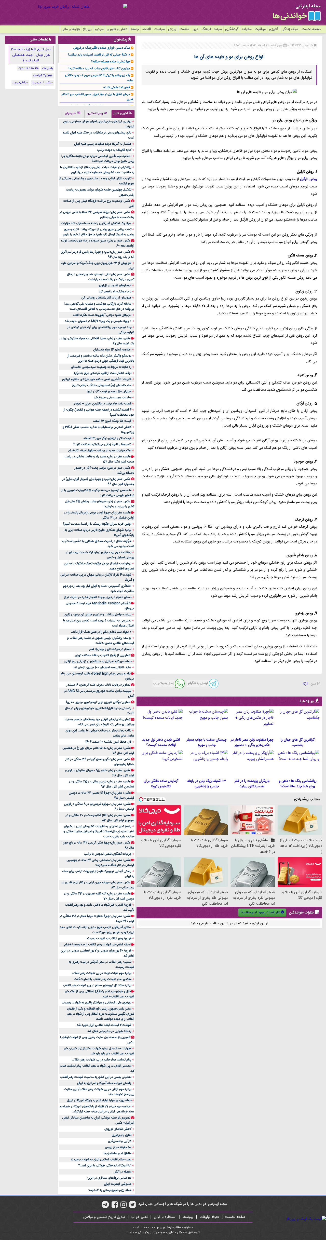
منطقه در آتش (122, 1171)
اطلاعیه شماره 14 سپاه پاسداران (112, 349)
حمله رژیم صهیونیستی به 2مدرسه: (109, 1190)
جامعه (135, 29)
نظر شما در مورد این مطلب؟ (260, 912)
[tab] (123, 114)
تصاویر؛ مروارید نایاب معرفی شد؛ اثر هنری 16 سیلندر (98, 684)
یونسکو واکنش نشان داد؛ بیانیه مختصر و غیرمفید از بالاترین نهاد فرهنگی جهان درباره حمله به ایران (100, 358)
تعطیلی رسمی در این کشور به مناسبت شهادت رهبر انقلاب (95, 1077)
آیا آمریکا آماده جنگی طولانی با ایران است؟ (104, 1165)
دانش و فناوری (117, 29)
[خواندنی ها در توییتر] (132, 1206)
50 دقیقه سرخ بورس (118, 1147)
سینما (218, 29)
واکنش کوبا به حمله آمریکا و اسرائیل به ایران (104, 1083)
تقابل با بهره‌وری (121, 1135)
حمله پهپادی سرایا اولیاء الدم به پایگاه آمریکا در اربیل (99, 1100)
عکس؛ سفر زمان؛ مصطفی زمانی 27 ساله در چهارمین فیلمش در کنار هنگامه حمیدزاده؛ (100, 862)
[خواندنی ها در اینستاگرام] (123, 1206)
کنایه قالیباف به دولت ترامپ (114, 150)
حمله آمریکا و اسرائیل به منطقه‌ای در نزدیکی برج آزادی (97, 661)
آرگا (305, 684)
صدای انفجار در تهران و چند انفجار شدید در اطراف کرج (97, 597)
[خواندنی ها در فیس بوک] (115, 1206)
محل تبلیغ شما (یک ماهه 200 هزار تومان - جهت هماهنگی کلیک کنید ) (31, 55)
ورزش (172, 29)
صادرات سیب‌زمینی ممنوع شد (112, 397)
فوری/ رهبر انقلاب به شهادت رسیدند (108, 938)
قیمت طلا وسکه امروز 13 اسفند (112, 421)
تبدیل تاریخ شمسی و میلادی (104, 1217)
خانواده (246, 29)
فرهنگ (206, 29)
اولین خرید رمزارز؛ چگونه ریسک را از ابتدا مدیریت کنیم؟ (97, 523)
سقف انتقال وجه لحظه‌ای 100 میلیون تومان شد (102, 667)
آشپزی (273, 29)
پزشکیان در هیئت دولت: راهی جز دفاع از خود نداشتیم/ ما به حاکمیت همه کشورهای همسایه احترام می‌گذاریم (97, 170)
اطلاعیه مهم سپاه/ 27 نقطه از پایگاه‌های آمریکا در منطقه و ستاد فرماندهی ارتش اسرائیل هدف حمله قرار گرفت (97, 1109)
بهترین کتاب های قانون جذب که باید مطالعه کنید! (99, 68)
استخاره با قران (165, 1217)
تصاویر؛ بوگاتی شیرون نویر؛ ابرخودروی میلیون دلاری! (98, 702)
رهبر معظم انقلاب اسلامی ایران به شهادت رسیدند (101, 1159)
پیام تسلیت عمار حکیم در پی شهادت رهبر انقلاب (101, 1059)
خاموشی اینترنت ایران (117, 1184)
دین (195, 29)
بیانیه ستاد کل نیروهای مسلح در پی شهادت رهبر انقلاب (97, 985)
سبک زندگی (289, 29)
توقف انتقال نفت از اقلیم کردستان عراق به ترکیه (102, 373)
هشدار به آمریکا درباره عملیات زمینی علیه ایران (102, 143)
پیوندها (188, 1217)
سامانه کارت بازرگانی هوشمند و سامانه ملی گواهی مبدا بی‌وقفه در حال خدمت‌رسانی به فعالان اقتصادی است (99, 306)
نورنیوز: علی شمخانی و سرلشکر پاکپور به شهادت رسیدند (96, 1002)
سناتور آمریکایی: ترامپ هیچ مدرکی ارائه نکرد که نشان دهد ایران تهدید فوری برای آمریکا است (97, 930)
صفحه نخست (311, 29)
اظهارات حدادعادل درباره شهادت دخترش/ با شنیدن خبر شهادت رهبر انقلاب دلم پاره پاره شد (99, 1051)
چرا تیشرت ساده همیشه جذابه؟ (110, 61)
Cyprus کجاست (43, 75)
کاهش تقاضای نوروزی (117, 1129)
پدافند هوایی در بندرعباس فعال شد (109, 1031)
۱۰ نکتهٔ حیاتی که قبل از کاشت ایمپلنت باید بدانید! (99, 54)
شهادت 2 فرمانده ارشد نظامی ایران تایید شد (104, 1025)
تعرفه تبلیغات (209, 1217)
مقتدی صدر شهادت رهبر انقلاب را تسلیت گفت (102, 979)
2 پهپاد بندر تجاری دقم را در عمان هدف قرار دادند (101, 631)
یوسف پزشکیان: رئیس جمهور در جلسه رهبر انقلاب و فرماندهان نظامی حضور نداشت (100, 640)
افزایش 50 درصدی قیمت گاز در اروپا (109, 391)
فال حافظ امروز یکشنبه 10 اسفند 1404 (108, 741)
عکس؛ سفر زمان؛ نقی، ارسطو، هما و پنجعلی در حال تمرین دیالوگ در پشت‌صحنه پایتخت (100, 277)
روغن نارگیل (308, 179)
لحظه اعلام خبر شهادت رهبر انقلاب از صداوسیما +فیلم (97, 944)
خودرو (99, 29)
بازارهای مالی (70, 29)
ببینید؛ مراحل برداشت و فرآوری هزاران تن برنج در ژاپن (97, 614)
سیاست (159, 29)
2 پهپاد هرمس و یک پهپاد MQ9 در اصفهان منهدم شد (98, 321)
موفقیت (260, 29)
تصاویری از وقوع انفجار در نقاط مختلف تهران (102, 655)
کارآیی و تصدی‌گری (119, 1141)
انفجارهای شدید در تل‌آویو (115, 285)
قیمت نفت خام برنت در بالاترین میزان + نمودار (102, 403)
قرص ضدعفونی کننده (116, 87)
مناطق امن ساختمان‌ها (117, 1153)
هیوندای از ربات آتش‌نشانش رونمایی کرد (106, 297)
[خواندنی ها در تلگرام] (105, 1206)
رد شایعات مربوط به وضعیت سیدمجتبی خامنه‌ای (101, 367)
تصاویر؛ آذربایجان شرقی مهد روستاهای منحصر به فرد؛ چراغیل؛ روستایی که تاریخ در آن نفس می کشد (99, 722)
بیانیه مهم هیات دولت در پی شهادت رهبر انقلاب (101, 973)
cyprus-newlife (28, 68)
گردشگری (231, 29)
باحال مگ (47, 68)
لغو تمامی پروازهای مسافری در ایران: (109, 1177)
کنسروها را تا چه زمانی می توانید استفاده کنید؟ (102, 444)
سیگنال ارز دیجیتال (42, 82)
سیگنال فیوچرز (20, 82)
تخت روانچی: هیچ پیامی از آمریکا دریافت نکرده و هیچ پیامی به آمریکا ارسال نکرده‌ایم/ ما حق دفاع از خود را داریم (98, 232)
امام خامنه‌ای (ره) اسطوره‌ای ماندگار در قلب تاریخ (101, 385)
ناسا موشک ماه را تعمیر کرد (115, 291)
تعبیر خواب (139, 1217)
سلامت (184, 29)
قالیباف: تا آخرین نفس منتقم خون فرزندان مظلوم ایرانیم (96, 379)
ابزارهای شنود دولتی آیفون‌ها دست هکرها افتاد (102, 315)
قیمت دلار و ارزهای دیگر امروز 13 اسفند (107, 438)
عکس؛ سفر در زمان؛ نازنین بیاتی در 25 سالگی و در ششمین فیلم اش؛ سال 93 (101, 784)
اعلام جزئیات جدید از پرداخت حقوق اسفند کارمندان (99, 450)
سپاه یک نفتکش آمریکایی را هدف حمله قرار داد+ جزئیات (96, 223)
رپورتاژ (87, 29)
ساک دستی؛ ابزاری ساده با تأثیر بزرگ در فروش (101, 47)
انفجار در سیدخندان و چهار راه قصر (110, 649)
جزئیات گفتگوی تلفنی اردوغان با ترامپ (107, 853)
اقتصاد (146, 29)
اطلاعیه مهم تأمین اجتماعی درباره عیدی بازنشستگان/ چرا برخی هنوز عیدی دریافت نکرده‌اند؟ (97, 159)
